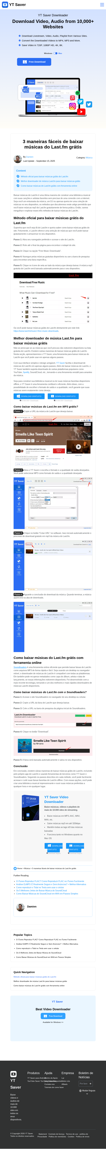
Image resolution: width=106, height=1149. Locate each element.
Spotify (26, 372)
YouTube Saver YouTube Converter (41, 1081)
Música (89, 158)
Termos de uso (72, 1134)
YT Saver (60, 363)
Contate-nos (49, 1084)
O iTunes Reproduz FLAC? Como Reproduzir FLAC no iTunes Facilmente (50, 881)
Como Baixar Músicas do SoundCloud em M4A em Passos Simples (47, 894)
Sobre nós (66, 1081)
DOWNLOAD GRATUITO (31, 396)
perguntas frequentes (53, 1081)
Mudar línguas (88, 1090)
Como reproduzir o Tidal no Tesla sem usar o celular (40, 887)
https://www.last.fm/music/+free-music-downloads (36, 331)
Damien (29, 157)
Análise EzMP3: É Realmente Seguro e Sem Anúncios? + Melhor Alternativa (51, 884)
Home (20, 868)
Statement (43, 1134)
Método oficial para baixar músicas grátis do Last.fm (44, 176)
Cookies (71, 1137)
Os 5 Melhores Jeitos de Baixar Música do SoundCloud (41, 890)
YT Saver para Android (36, 1078)
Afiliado (64, 1084)
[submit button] (90, 1084)
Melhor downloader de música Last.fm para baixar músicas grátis (50, 181)
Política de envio (82, 1137)
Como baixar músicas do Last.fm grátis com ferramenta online (49, 186)
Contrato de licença (56, 1134)
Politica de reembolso (57, 1137)
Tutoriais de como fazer (54, 1087)
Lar (63, 1078)
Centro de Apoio (51, 1078)
